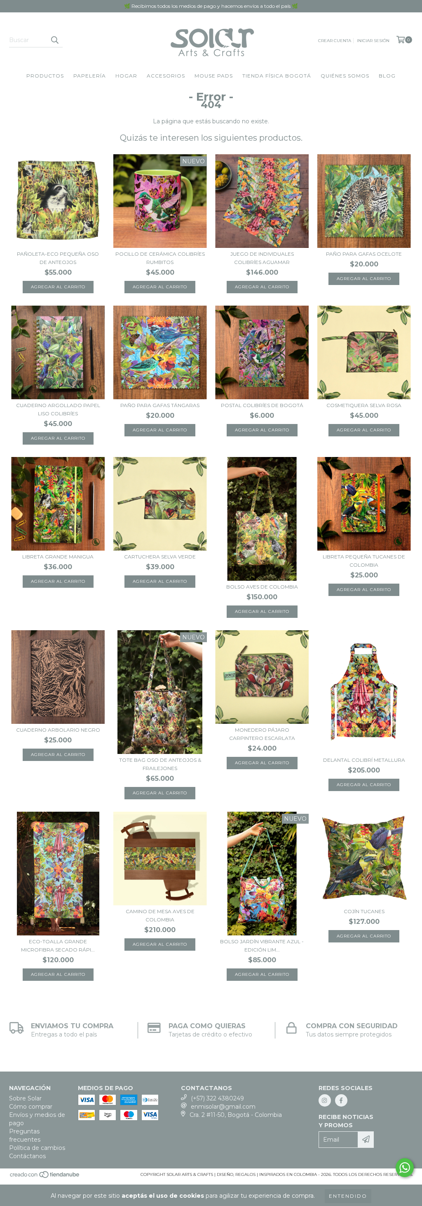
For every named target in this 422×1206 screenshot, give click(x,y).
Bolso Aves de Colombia (262, 587)
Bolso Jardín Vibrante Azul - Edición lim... (262, 945)
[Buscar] (54, 40)
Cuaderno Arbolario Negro (58, 730)
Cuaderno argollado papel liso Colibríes (58, 409)
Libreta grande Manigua (58, 557)
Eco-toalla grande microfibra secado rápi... (58, 945)
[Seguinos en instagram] (325, 1100)
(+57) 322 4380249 (217, 1098)
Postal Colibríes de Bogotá (262, 405)
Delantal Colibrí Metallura (364, 760)
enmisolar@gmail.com (223, 1106)
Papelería (89, 76)
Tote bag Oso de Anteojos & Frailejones (160, 764)
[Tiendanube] (45, 1177)
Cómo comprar (30, 1106)
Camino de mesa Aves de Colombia (160, 915)
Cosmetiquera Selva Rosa (363, 405)
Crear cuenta (334, 40)
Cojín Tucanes (364, 911)
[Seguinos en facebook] (341, 1100)
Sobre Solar (25, 1098)
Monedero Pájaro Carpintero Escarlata (262, 734)
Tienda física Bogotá (276, 76)
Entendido (348, 1196)
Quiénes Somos (345, 76)
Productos (45, 76)
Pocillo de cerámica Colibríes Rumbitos (160, 258)
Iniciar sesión (373, 40)
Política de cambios (37, 1148)
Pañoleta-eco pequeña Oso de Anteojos (58, 258)
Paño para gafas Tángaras (159, 405)
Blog (387, 76)
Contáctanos (27, 1156)
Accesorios (166, 76)
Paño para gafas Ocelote (364, 254)
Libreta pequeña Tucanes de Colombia (364, 561)
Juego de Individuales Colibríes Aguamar (262, 258)
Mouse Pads (214, 76)
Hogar (126, 76)
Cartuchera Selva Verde (160, 557)
